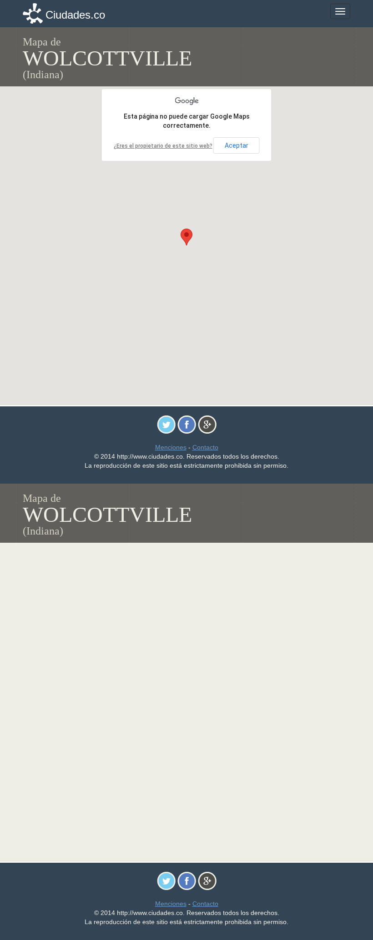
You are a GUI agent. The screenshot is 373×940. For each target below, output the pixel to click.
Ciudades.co (75, 15)
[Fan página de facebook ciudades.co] (186, 424)
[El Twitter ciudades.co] (166, 424)
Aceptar (236, 145)
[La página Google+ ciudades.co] (207, 424)
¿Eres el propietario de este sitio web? (163, 146)
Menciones (170, 447)
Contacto (205, 447)
